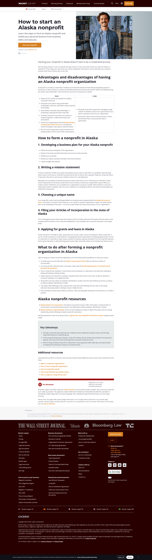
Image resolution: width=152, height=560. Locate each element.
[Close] (138, 557)
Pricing (21, 439)
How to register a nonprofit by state (53, 375)
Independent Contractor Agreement (60, 442)
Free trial (129, 3)
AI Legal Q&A (23, 442)
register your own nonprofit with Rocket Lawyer (86, 315)
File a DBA (22, 493)
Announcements (83, 471)
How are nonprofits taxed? (50, 369)
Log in (112, 440)
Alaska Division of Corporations (52, 305)
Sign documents (24, 449)
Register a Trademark (26, 490)
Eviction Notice (53, 461)
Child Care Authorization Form (59, 490)
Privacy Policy (58, 541)
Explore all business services (28, 502)
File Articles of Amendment (27, 499)
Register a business (25, 480)
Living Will (52, 483)
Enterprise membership (86, 436)
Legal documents (24, 445)
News (80, 474)
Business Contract (55, 439)
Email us (114, 448)
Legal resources (24, 464)
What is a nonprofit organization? (52, 363)
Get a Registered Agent (26, 483)
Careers (81, 445)
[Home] (27, 3)
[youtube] (124, 465)
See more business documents (59, 449)
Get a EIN (22, 487)
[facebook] (110, 465)
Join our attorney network (87, 442)
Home (21, 436)
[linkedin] (114, 465)
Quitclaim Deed (53, 468)
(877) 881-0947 (116, 452)
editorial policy (69, 390)
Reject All (121, 557)
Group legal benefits (85, 439)
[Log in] (122, 3)
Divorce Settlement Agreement (59, 487)
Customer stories (84, 458)
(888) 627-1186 (33, 49)
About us (81, 468)
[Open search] (112, 3)
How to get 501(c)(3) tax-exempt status (55, 372)
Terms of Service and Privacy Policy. (87, 557)
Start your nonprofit (30, 45)
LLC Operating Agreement (57, 445)
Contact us (82, 477)
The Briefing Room (25, 468)
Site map (21, 471)
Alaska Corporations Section (76, 261)
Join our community (84, 455)
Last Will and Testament (56, 480)
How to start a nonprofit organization (54, 366)
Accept (130, 557)
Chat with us (115, 450)
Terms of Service (90, 538)
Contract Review (24, 452)
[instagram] (119, 465)
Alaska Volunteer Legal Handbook (53, 310)
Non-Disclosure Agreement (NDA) (60, 436)
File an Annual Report (26, 496)
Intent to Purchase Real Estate (59, 464)
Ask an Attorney (49, 404)
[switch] (110, 477)
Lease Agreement (54, 458)
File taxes (22, 458)
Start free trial (115, 434)
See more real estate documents (59, 471)
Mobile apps (23, 461)
